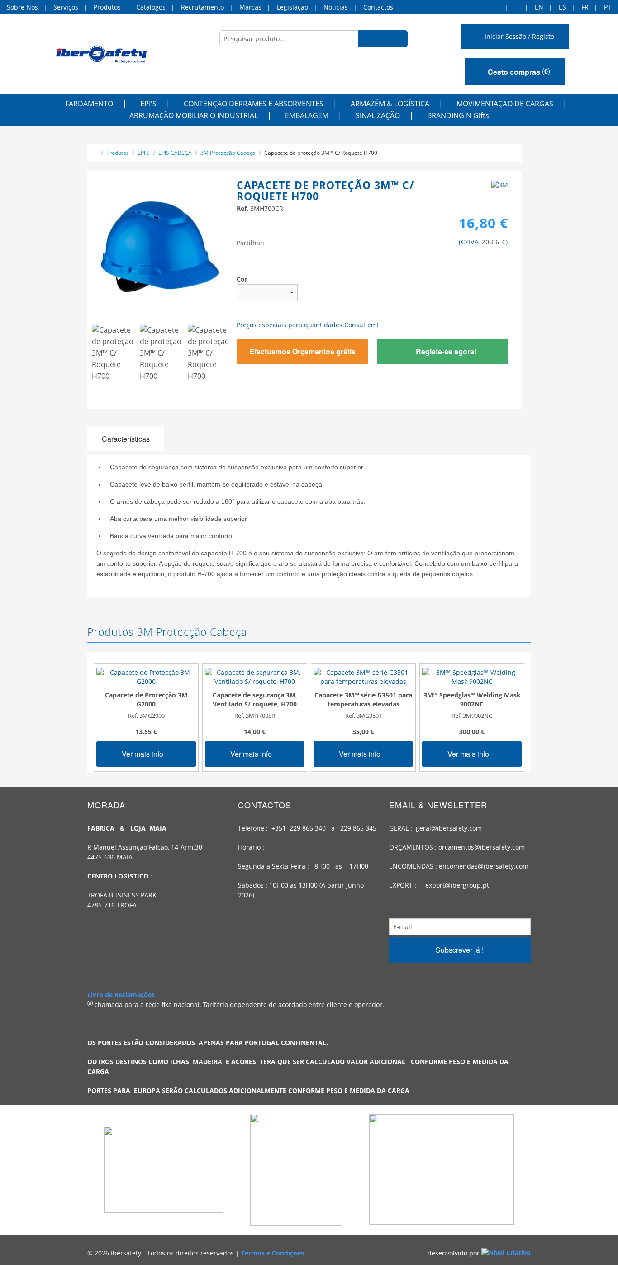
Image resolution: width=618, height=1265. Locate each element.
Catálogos (151, 7)
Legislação (292, 7)
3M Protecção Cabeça (228, 153)
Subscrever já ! (460, 950)
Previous (78, 358)
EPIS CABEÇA (175, 153)
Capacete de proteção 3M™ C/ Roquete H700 (320, 153)
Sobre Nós (22, 7)
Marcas (250, 7)
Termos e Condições (272, 1253)
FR (585, 7)
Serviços (65, 7)
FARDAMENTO (89, 103)
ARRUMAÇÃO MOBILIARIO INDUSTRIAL (193, 115)
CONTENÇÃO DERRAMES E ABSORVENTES (253, 103)
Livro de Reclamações (121, 994)
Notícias (335, 7)
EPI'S (148, 103)
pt (607, 7)
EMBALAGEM (306, 115)
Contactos (378, 7)
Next (243, 358)
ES (562, 7)
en (539, 7)
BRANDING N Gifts (458, 115)
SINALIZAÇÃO (378, 115)
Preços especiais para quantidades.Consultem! (308, 324)
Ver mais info (143, 754)
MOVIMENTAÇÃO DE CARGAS (504, 103)
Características (126, 439)
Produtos (107, 7)
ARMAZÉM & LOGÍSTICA (390, 103)
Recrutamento (202, 7)
